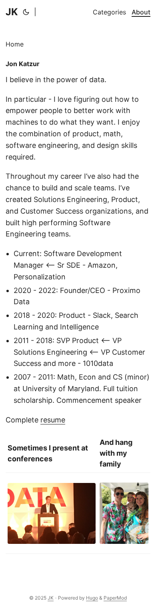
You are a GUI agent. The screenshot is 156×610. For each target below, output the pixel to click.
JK (12, 12)
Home (15, 44)
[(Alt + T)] (26, 12)
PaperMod (115, 598)
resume (52, 420)
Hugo (92, 598)
